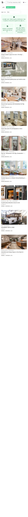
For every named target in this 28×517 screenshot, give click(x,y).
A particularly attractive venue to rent (10, 202)
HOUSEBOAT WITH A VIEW (7, 227)
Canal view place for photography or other (11, 128)
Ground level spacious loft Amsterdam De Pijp (12, 104)
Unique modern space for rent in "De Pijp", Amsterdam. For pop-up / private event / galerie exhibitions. (13, 54)
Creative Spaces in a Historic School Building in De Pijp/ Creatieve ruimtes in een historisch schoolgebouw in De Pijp (14, 178)
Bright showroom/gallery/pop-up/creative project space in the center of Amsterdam (13, 79)
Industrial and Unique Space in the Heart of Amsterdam (12, 252)
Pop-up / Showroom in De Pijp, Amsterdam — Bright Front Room (12, 153)
